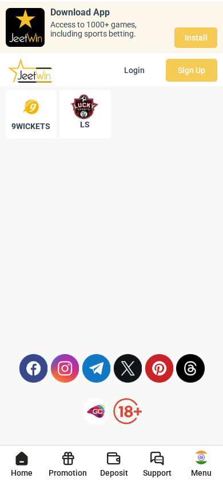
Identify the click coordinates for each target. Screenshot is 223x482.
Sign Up (191, 70)
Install (196, 37)
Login (134, 70)
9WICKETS (30, 126)
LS (85, 124)
